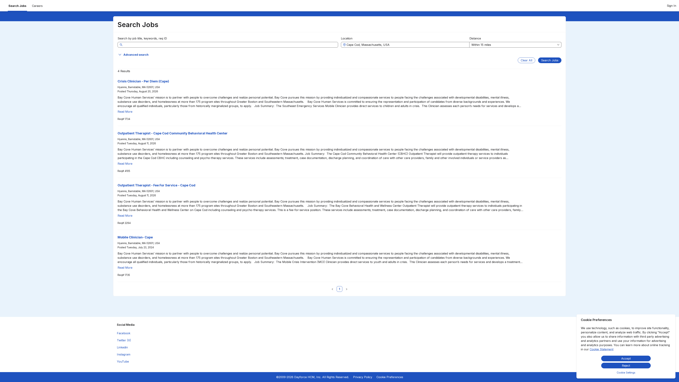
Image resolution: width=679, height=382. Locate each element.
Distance (475, 38)
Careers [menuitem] (37, 6)
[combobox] (407, 45)
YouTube (123, 361)
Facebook (123, 333)
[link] (339, 289)
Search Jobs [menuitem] (17, 6)
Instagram (123, 354)
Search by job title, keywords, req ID (142, 38)
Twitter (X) (124, 340)
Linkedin (122, 347)
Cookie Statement (601, 349)
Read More (125, 111)
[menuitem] (37, 5)
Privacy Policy (362, 377)
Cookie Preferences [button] (389, 377)
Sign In (671, 5)
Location (346, 38)
